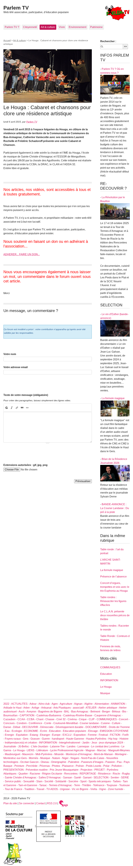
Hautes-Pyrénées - (97, 738)
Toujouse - (113, 785)
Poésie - (81, 765)
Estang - (35, 734)
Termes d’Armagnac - (61, 785)
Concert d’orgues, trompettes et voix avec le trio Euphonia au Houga (114, 587)
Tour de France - (14, 789)
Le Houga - (20, 750)
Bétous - (117, 711)
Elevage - (94, 731)
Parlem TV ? (12, 27)
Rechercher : (108, 41)
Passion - (111, 762)
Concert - (124, 719)
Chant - (40, 719)
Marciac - (102, 750)
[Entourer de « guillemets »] (27, 408)
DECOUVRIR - (31, 727)
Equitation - (23, 734)
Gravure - (36, 738)
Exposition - (81, 734)
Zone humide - (116, 789)
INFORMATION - (49, 742)
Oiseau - (46, 762)
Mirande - (60, 754)
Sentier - (116, 777)
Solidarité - (61, 781)
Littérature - (43, 750)
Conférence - (36, 723)
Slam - (40, 781)
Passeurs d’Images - (93, 762)
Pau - (120, 762)
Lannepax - (84, 746)
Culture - (117, 723)
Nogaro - (76, 758)
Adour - (34, 703)
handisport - (59, 738)
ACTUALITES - (20, 703)
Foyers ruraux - (14, 738)
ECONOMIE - (32, 731)
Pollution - (117, 765)
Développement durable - (70, 727)
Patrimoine (96, 27)
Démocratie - (48, 727)
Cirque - (84, 719)
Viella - (94, 789)
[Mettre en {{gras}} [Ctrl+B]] (6, 408)
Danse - (8, 727)
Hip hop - (114, 738)
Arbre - (27, 707)
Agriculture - (67, 703)
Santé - (78, 777)
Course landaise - (90, 723)
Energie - (10, 734)
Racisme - (36, 773)
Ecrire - (44, 731)
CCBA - (31, 719)
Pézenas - (46, 765)
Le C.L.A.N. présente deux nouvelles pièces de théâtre (115, 615)
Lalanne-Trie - (58, 746)
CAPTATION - (28, 715)
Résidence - (105, 773)
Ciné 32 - (62, 719)
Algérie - (89, 703)
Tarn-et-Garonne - (28, 785)
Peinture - (20, 765)
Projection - (87, 769)
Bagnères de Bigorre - (51, 711)
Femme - (93, 734)
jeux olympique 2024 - (112, 742)
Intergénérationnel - (70, 742)
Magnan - (91, 750)
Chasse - (50, 719)
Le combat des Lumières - (106, 746)
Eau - (8, 731)
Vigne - (103, 789)
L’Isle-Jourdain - (40, 746)
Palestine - (74, 762)
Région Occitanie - (53, 773)
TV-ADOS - (53, 789)
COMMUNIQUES (110, 667)
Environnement (77, 27)
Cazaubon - (10, 719)
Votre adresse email (15, 367)
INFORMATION (109, 680)
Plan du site (10, 803)
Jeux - (95, 742)
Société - (49, 781)
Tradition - (30, 789)
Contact (40, 803)
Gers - (26, 738)
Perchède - (33, 765)
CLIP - (93, 719)
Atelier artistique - (108, 707)
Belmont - (96, 711)
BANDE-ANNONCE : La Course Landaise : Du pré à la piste (114, 508)
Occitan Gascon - (30, 762)
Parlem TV (16, 8)
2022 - (7, 703)
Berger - (107, 711)
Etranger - (46, 734)
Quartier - (24, 773)
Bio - (125, 711)
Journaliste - (10, 746)
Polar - (107, 765)
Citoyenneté (30, 27)
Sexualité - (29, 781)
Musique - (46, 758)
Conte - (48, 723)
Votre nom (9, 354)
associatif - (79, 707)
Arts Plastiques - (63, 707)
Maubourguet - (13, 754)
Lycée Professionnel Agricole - (68, 750)
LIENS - (31, 750)
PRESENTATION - (14, 769)
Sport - (84, 781)
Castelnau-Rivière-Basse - (78, 715)
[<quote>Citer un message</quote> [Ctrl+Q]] (22, 408)
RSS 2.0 (52, 803)
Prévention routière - (38, 769)
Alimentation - (103, 703)
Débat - (17, 727)
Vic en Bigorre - (81, 789)
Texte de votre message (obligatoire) (25, 395)
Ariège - (36, 707)
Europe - (57, 734)
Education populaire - (75, 731)
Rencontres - (72, 773)
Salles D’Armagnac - (51, 777)
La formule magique (113, 398)
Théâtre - (87, 785)
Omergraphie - (59, 762)
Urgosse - (66, 789)
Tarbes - (118, 781)
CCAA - (22, 719)
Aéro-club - (45, 703)
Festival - (104, 734)
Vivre (62, 27)
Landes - (72, 746)
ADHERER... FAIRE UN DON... (21, 254)
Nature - (57, 758)
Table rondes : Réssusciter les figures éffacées (113, 601)
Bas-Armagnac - (81, 711)
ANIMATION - (119, 703)
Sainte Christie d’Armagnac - (22, 777)
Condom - (23, 723)
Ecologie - (18, 731)
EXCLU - (68, 734)
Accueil (7, 40)
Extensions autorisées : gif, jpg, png (25, 465)
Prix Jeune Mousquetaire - (65, 769)
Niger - (66, 758)
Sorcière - (74, 781)
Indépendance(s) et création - (22, 742)
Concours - (10, 723)
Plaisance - (69, 765)
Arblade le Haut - (13, 707)
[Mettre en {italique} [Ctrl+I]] (11, 408)
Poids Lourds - (94, 765)
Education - (56, 731)
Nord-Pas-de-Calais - (93, 758)
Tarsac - (44, 785)
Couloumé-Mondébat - (66, 723)
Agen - (56, 703)
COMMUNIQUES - (108, 719)
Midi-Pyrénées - (45, 754)
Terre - (78, 785)
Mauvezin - (29, 754)
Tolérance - (100, 785)
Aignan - (79, 703)
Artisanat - (47, 707)
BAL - (67, 711)
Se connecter (26, 803)
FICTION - (116, 734)
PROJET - (100, 769)
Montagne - (121, 754)
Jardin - (86, 742)
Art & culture (48, 27)
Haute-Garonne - (76, 738)
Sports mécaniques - (101, 781)
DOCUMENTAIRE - (97, 727)
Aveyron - (32, 711)
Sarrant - (88, 777)
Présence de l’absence (113, 576)
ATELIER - (92, 707)
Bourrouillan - (11, 715)
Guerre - (47, 738)
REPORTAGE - (89, 773)
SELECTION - (102, 777)
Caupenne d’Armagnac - (108, 715)
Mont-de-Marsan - (104, 754)
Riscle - (117, 773)
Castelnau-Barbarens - (49, 715)
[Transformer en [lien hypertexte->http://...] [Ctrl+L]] (16, 408)
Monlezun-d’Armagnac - (80, 754)
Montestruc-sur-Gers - (16, 758)
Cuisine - (106, 723)
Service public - (14, 781)
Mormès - (34, 758)
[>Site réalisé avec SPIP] (63, 803)
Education (106, 673)
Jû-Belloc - (24, 746)
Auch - (23, 711)
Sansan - (68, 777)
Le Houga (106, 686)
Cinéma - (73, 719)
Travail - (41, 789)
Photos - (57, 765)
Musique (105, 693)
